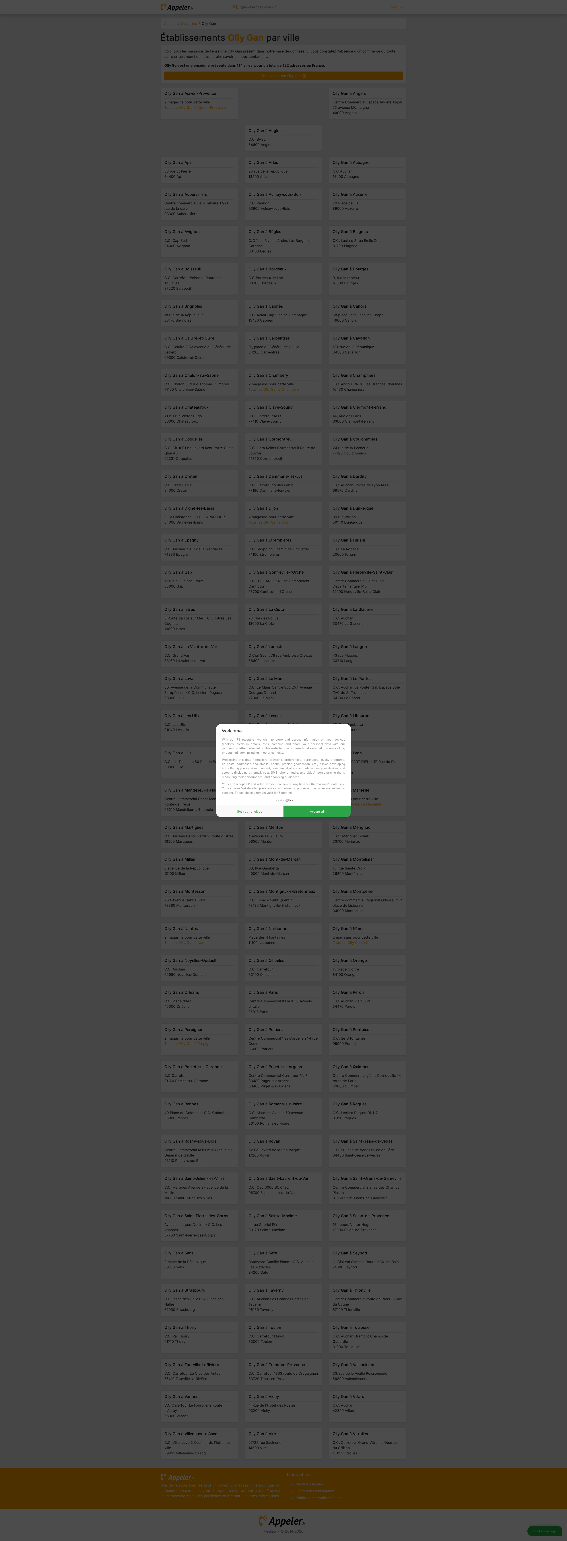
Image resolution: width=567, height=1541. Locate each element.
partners (248, 739)
